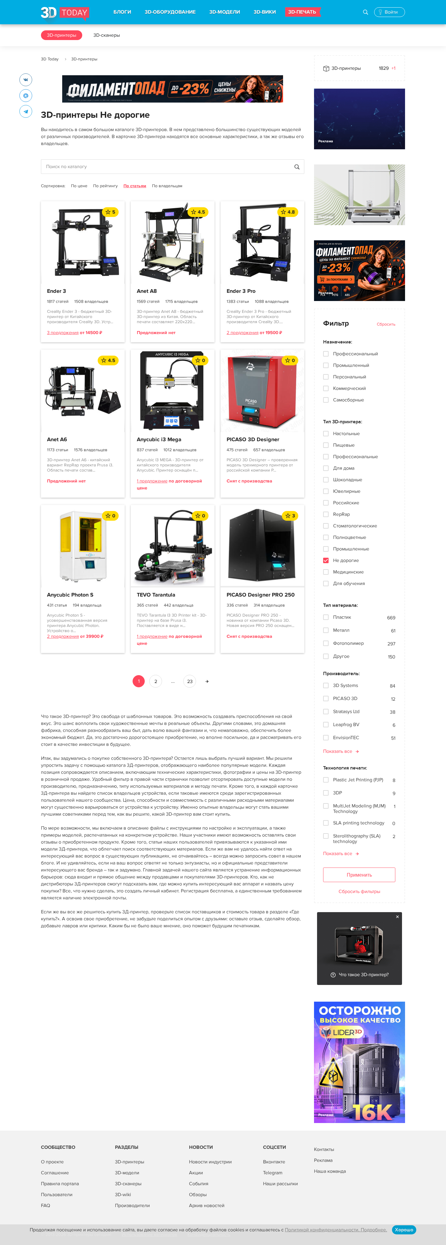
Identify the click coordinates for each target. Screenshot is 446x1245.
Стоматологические (355, 526)
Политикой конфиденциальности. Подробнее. (336, 1230)
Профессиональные (355, 456)
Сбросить (386, 324)
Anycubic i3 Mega (159, 439)
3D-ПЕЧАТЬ (302, 12)
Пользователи (57, 1195)
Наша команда (330, 1171)
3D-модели (127, 1173)
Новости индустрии (210, 1162)
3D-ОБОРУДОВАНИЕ (170, 12)
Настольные (346, 433)
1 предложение (152, 481)
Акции (196, 1173)
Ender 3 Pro (241, 291)
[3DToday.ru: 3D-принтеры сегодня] (65, 15)
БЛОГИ (122, 12)
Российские (346, 503)
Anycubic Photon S (70, 595)
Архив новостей (207, 1206)
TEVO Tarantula (156, 595)
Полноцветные (349, 537)
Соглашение (55, 1173)
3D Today (50, 59)
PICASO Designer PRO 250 (261, 595)
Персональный (349, 377)
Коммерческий (349, 388)
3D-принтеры (61, 35)
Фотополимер (348, 643)
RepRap (341, 514)
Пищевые (344, 445)
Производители (132, 1206)
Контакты (324, 1149)
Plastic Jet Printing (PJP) (358, 780)
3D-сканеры (106, 35)
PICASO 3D (345, 699)
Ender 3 (56, 291)
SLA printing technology (358, 823)
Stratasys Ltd (346, 712)
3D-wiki (123, 1195)
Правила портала (60, 1184)
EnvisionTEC (346, 738)
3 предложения (63, 332)
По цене (79, 185)
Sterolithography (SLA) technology (356, 838)
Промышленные (351, 549)
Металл (341, 630)
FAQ (45, 1206)
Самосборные (348, 400)
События (198, 1184)
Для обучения (349, 583)
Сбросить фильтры (359, 891)
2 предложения (242, 332)
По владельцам (167, 185)
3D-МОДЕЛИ (224, 12)
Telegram (272, 1173)
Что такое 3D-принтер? (364, 975)
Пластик (342, 617)
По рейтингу (105, 185)
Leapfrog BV (346, 725)
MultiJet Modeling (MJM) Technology (359, 808)
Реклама (73, 94)
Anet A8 (147, 291)
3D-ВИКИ (265, 12)
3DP (337, 793)
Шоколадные (347, 479)
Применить (359, 875)
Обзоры (198, 1195)
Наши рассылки (280, 1184)
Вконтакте (274, 1162)
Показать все (337, 751)
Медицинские (348, 572)
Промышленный (351, 365)
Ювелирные (346, 491)
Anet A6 (57, 439)
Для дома (343, 468)
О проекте (52, 1162)
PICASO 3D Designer (253, 439)
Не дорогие (346, 560)
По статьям (134, 185)
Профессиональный (355, 354)
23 (190, 681)
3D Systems (345, 685)
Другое (341, 656)
